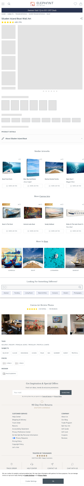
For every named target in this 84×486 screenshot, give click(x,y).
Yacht (33, 270)
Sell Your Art (65, 426)
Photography (11, 373)
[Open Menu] (3, 4)
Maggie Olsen (70, 182)
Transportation (21, 14)
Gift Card (64, 432)
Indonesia (24, 353)
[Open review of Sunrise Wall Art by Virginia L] (34, 324)
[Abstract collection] (6, 293)
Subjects (10, 14)
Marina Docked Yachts (52, 179)
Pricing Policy (17, 441)
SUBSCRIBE (66, 392)
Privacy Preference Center (21, 432)
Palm (42, 353)
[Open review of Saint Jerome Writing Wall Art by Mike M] (12, 324)
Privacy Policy (42, 475)
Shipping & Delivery (19, 420)
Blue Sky (6, 353)
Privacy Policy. (58, 396)
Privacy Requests (22, 438)
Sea (49, 353)
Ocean (34, 353)
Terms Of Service (47, 396)
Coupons (64, 435)
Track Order (16, 423)
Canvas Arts (44, 196)
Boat (48, 14)
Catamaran (54, 270)
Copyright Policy (18, 444)
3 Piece (9, 363)
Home (4, 14)
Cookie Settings (29, 475)
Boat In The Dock (7, 224)
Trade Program (66, 423)
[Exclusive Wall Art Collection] (55, 293)
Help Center (16, 417)
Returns (15, 426)
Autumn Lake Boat (29, 224)
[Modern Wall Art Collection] (65, 293)
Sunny (65, 353)
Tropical (75, 353)
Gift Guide (65, 429)
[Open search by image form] (4, 287)
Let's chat (15, 447)
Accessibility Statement (20, 429)
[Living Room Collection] (29, 293)
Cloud (14, 353)
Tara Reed (69, 227)
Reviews (64, 438)
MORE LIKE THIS (13, 185)
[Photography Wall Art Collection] (78, 293)
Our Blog (64, 420)
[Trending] (17, 293)
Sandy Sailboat (49, 224)
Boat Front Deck (7, 179)
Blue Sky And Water (30, 179)
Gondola (11, 270)
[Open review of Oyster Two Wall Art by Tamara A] (57, 324)
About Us (64, 417)
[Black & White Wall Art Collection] (42, 293)
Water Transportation (37, 14)
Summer (57, 353)
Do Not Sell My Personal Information (25, 435)
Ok (53, 481)
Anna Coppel (28, 182)
